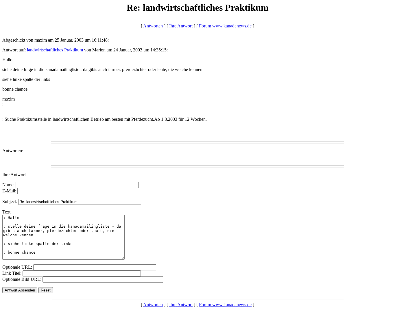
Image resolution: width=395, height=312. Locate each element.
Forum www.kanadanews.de (225, 25)
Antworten (153, 25)
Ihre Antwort (181, 25)
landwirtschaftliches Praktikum (55, 49)
